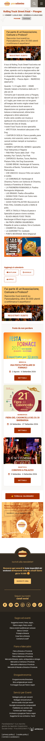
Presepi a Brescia (22, 633)
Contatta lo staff (22, 639)
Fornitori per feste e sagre (22, 711)
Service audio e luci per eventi (22, 702)
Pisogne (17, 18)
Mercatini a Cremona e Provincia (23, 662)
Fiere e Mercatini (22, 646)
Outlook (12, 272)
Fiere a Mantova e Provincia (22, 656)
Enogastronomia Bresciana (22, 679)
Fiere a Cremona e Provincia (22, 654)
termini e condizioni (10, 737)
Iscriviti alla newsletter (19, 513)
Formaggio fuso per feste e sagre (22, 685)
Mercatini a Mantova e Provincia (22, 664)
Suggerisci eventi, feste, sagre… (22, 623)
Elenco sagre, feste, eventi (22, 625)
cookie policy (22, 734)
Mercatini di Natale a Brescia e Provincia (22, 667)
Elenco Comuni (22, 631)
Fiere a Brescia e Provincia (22, 651)
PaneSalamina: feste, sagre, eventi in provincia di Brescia (14, 4)
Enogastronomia (22, 674)
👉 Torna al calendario (22, 496)
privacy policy (8, 734)
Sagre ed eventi (23, 618)
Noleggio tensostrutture (22, 700)
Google (28, 272)
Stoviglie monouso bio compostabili (22, 705)
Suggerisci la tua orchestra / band (22, 716)
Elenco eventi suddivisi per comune (22, 628)
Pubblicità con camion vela (22, 708)
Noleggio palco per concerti (22, 697)
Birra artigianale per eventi (22, 682)
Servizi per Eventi (23, 692)
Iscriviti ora (23, 581)
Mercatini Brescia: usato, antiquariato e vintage (22, 659)
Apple (11, 279)
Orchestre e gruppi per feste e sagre (22, 713)
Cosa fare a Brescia (22, 636)
